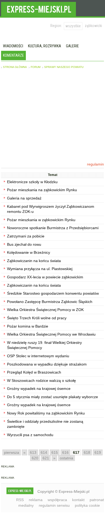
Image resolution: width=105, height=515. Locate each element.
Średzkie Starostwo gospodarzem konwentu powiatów (53, 293)
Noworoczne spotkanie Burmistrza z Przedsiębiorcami (53, 228)
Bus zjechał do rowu (24, 244)
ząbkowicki (93, 26)
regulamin (95, 164)
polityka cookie (87, 505)
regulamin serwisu (54, 505)
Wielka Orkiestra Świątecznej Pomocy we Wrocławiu (51, 334)
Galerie (72, 46)
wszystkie (73, 26)
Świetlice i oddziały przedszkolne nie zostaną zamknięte (45, 424)
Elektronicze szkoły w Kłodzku (32, 182)
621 (46, 458)
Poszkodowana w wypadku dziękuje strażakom (47, 364)
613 (33, 452)
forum (35, 67)
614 (44, 452)
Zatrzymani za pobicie (25, 236)
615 (54, 452)
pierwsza (11, 452)
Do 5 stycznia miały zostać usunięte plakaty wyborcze (52, 397)
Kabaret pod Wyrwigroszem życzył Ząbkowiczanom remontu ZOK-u (50, 209)
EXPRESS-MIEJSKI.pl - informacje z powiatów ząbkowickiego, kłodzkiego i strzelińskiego (38, 8)
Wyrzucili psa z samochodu (30, 435)
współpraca (57, 500)
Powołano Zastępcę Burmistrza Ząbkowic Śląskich (49, 301)
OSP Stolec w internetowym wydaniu (38, 356)
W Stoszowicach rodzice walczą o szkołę (41, 380)
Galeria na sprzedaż (24, 198)
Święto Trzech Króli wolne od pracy (36, 318)
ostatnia (66, 458)
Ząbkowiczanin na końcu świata (34, 261)
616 (65, 452)
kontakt (78, 500)
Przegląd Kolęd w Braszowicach (34, 372)
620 (35, 458)
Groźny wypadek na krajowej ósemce (39, 388)
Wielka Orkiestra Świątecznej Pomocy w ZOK (45, 310)
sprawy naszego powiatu (63, 67)
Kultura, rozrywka (44, 46)
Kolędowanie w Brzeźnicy (28, 252)
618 (87, 452)
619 (97, 452)
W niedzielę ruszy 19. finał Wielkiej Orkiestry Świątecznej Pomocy (44, 345)
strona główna (15, 67)
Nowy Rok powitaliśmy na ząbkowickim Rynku (46, 413)
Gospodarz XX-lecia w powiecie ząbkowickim (45, 277)
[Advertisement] (52, 115)
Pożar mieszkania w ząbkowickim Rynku (41, 220)
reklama (36, 500)
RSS (20, 500)
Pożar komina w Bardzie (27, 326)
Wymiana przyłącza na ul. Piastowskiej (39, 269)
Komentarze (13, 55)
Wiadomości (13, 46)
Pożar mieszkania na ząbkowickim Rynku (42, 190)
